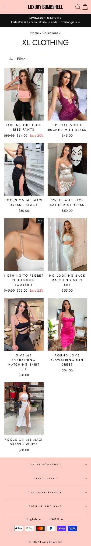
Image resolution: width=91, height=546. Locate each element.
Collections (50, 32)
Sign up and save (45, 506)
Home (34, 32)
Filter (20, 59)
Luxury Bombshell (45, 464)
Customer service (45, 492)
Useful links (45, 478)
